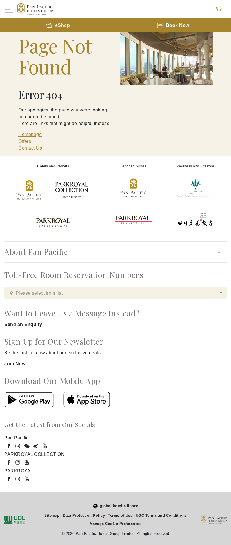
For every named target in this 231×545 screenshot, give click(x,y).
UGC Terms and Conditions (161, 515)
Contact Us (30, 148)
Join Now (14, 363)
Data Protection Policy (84, 515)
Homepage (30, 134)
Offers (24, 141)
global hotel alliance (119, 506)
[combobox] (115, 293)
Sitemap (52, 515)
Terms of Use (120, 515)
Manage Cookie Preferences (116, 524)
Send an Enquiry (23, 324)
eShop (62, 25)
